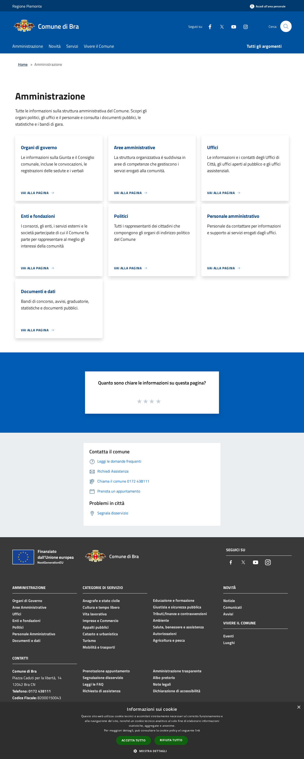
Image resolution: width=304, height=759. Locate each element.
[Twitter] (220, 26)
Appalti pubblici (96, 627)
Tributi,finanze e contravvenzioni (180, 614)
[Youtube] (232, 26)
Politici (18, 627)
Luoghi (229, 642)
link (197, 730)
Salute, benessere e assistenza (178, 627)
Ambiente (161, 620)
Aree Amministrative (29, 607)
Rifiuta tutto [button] (171, 740)
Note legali (162, 684)
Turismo (89, 640)
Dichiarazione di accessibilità (176, 691)
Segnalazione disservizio (103, 677)
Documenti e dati (26, 640)
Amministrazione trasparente (177, 671)
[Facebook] (208, 26)
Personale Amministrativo (33, 634)
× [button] (298, 707)
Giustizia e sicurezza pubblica (177, 607)
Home (23, 64)
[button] (152, 751)
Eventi (228, 636)
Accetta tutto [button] (134, 740)
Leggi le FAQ (93, 684)
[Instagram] (243, 26)
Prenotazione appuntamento (106, 671)
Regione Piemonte (27, 6)
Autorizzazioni (164, 633)
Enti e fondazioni (26, 620)
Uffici (16, 614)
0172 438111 (39, 691)
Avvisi (228, 614)
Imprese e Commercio (101, 620)
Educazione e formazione (173, 600)
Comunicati (232, 607)
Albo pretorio (164, 677)
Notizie (229, 600)
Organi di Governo (27, 600)
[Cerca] (286, 26)
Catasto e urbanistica (100, 634)
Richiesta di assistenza (101, 691)
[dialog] (152, 730)
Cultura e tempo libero (101, 607)
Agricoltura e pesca (169, 640)
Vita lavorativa (95, 614)
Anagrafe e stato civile (101, 600)
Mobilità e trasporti (99, 647)
